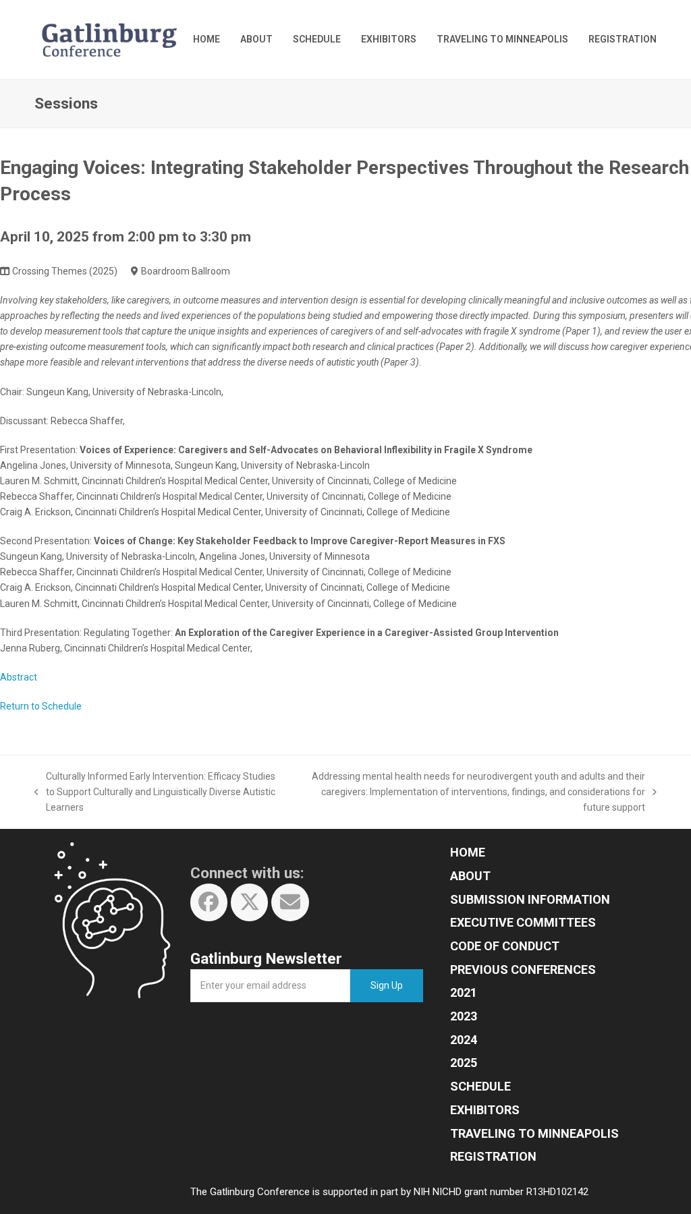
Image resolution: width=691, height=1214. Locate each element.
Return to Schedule (41, 706)
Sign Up (386, 985)
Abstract (18, 677)
